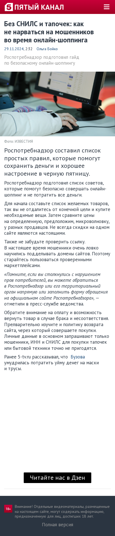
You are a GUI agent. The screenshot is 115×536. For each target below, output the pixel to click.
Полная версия (57, 525)
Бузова (78, 357)
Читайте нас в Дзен (57, 477)
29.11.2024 (14, 48)
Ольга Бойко (47, 48)
